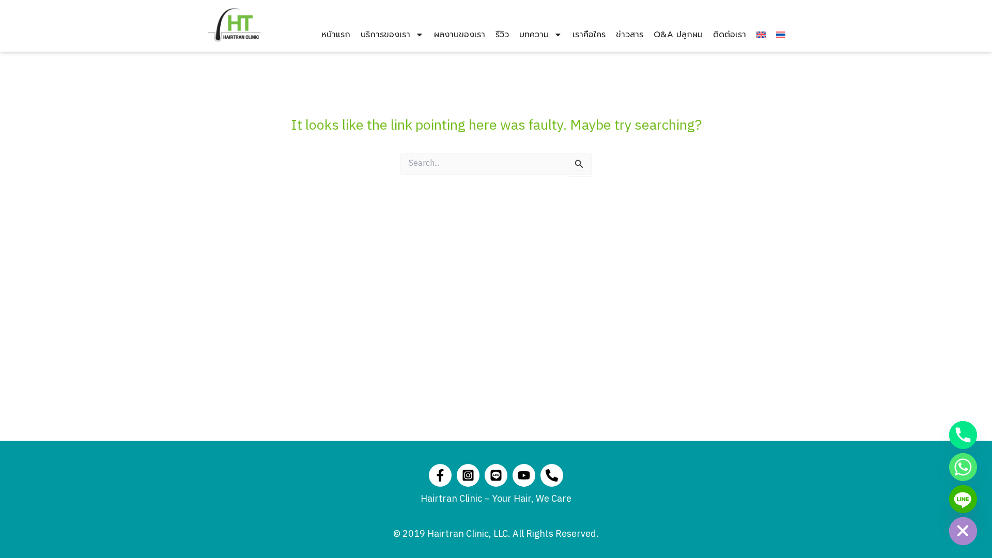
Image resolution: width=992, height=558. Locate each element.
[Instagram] (468, 475)
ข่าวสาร (629, 34)
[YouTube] (524, 475)
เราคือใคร (589, 34)
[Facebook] (440, 475)
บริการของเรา (385, 34)
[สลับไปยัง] (761, 35)
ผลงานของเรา (459, 34)
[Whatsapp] (963, 467)
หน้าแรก (335, 34)
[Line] (496, 475)
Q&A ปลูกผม (678, 34)
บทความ (534, 34)
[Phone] (551, 475)
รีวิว (502, 34)
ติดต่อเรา (729, 34)
